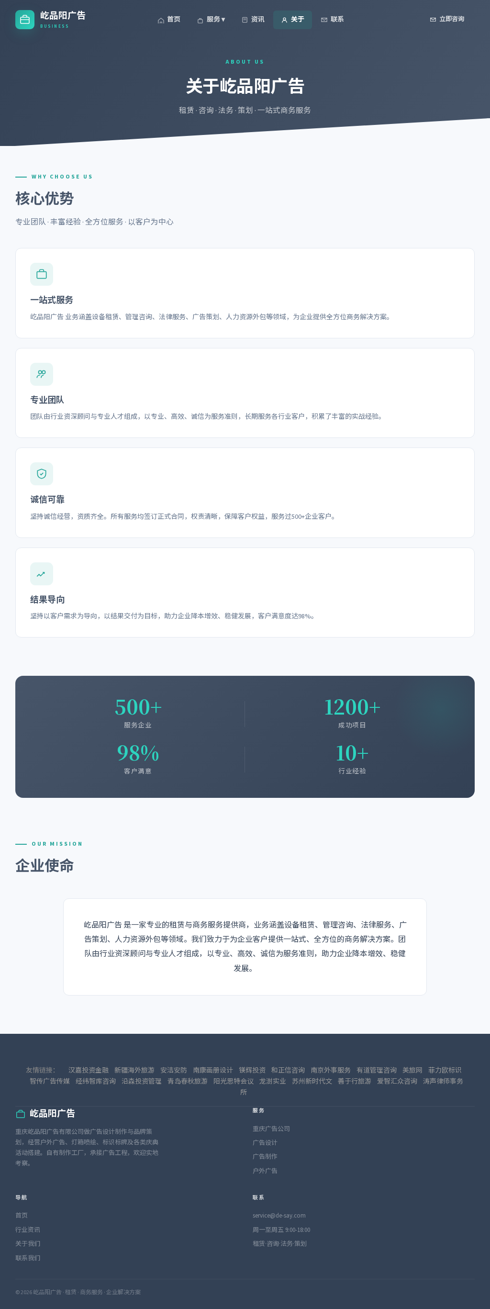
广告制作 (265, 1156)
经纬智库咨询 (96, 1081)
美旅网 (412, 1070)
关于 (297, 19)
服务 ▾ (216, 19)
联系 (337, 19)
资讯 (258, 19)
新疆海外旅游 (134, 1070)
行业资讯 (27, 1230)
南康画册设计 (213, 1070)
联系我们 (27, 1258)
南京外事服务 (331, 1070)
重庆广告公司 (271, 1129)
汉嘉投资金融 (88, 1070)
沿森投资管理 (142, 1081)
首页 (173, 19)
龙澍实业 (272, 1081)
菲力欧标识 (445, 1070)
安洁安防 (173, 1070)
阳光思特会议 (233, 1081)
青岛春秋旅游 (187, 1081)
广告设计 (265, 1143)
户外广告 (265, 1171)
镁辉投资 (252, 1070)
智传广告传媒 (50, 1081)
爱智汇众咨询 (397, 1081)
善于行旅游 (354, 1081)
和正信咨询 (288, 1070)
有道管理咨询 (376, 1070)
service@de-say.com (279, 1215)
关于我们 (27, 1244)
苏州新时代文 (312, 1081)
